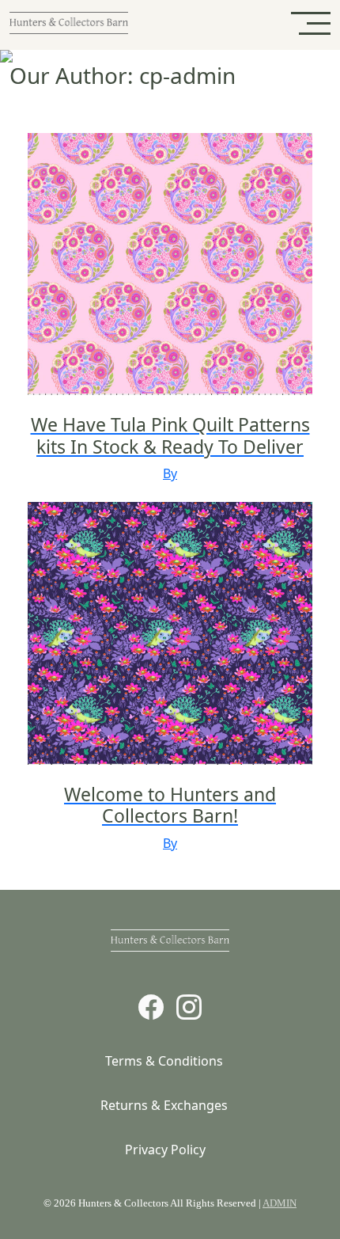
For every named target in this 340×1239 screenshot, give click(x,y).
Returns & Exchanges (164, 1105)
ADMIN (280, 1203)
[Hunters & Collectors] (68, 25)
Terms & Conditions (164, 1061)
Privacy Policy (165, 1149)
